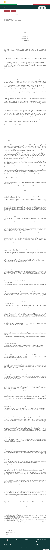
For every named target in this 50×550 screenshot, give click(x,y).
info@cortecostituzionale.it (32, 548)
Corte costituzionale (25, 2)
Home (4, 7)
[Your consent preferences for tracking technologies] (46, 549)
